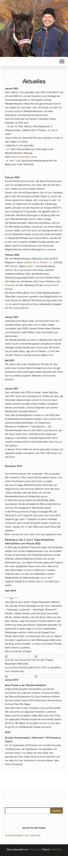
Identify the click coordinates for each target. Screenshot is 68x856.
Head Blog (56, 849)
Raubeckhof (50, 285)
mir (6, 304)
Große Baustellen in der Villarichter (23, 835)
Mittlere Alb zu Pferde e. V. (38, 262)
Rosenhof (10, 285)
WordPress (34, 849)
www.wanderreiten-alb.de (24, 156)
